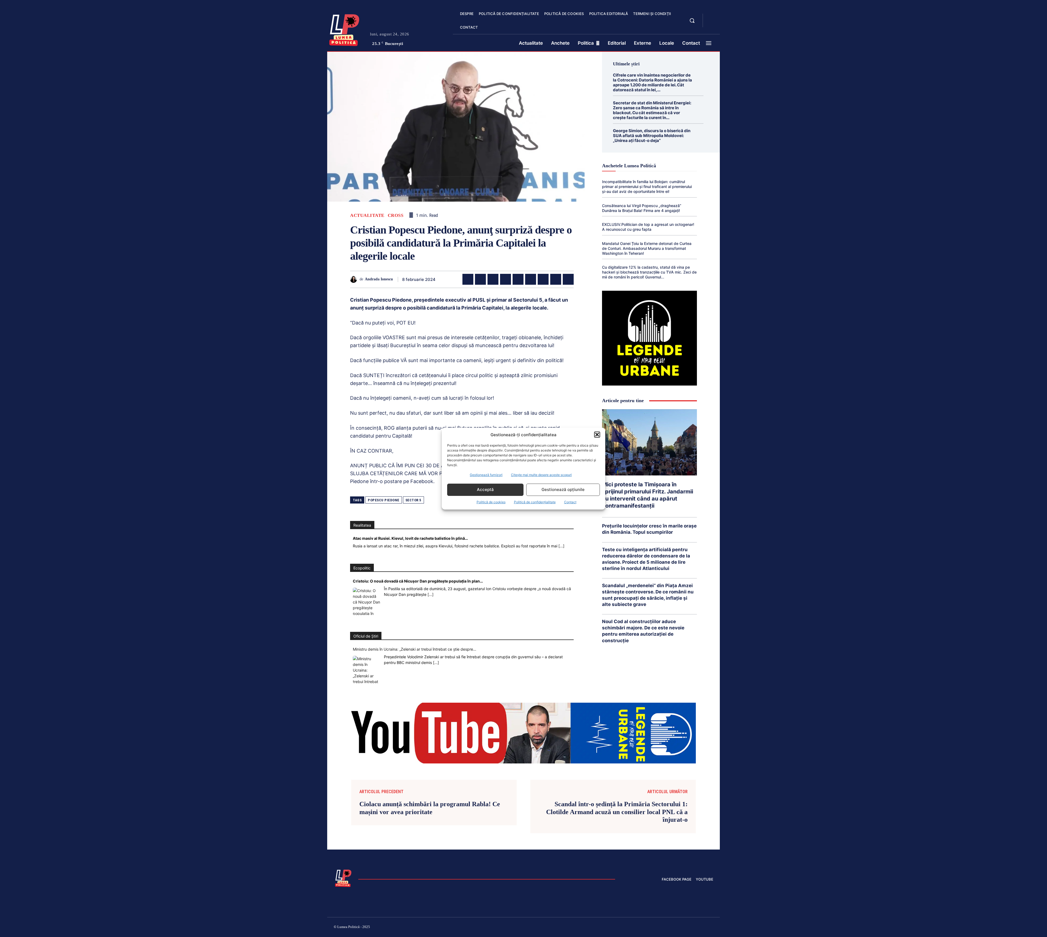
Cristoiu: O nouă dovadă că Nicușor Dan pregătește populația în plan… (418, 581)
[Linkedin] (518, 279)
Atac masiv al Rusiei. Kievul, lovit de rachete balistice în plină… (410, 538)
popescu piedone (383, 500)
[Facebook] (467, 279)
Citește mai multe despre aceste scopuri (541, 475)
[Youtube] (711, 928)
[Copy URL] (568, 279)
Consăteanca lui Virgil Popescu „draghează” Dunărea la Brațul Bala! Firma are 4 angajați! (641, 208)
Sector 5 (413, 500)
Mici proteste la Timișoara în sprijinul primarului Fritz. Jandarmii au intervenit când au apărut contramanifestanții (647, 495)
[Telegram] (555, 279)
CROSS (396, 215)
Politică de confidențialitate (535, 502)
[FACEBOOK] (711, 17)
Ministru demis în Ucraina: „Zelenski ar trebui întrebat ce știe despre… (414, 649)
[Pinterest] (493, 279)
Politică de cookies (491, 502)
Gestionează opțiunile (563, 489)
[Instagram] (646, 928)
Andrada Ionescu (379, 279)
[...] (561, 546)
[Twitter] (480, 279)
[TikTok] (659, 928)
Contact (570, 502)
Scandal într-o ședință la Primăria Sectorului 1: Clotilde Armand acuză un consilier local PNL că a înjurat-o (617, 811)
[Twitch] (672, 928)
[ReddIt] (530, 279)
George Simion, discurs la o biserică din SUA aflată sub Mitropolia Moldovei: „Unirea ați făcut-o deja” (651, 135)
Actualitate (367, 215)
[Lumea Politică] (344, 28)
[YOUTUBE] (711, 24)
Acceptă (485, 489)
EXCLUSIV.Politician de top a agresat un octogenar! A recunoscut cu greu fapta (648, 227)
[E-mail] (543, 279)
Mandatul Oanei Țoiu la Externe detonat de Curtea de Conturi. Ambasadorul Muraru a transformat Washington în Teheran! (646, 248)
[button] (597, 434)
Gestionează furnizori (486, 475)
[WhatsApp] (505, 279)
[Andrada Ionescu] (355, 279)
